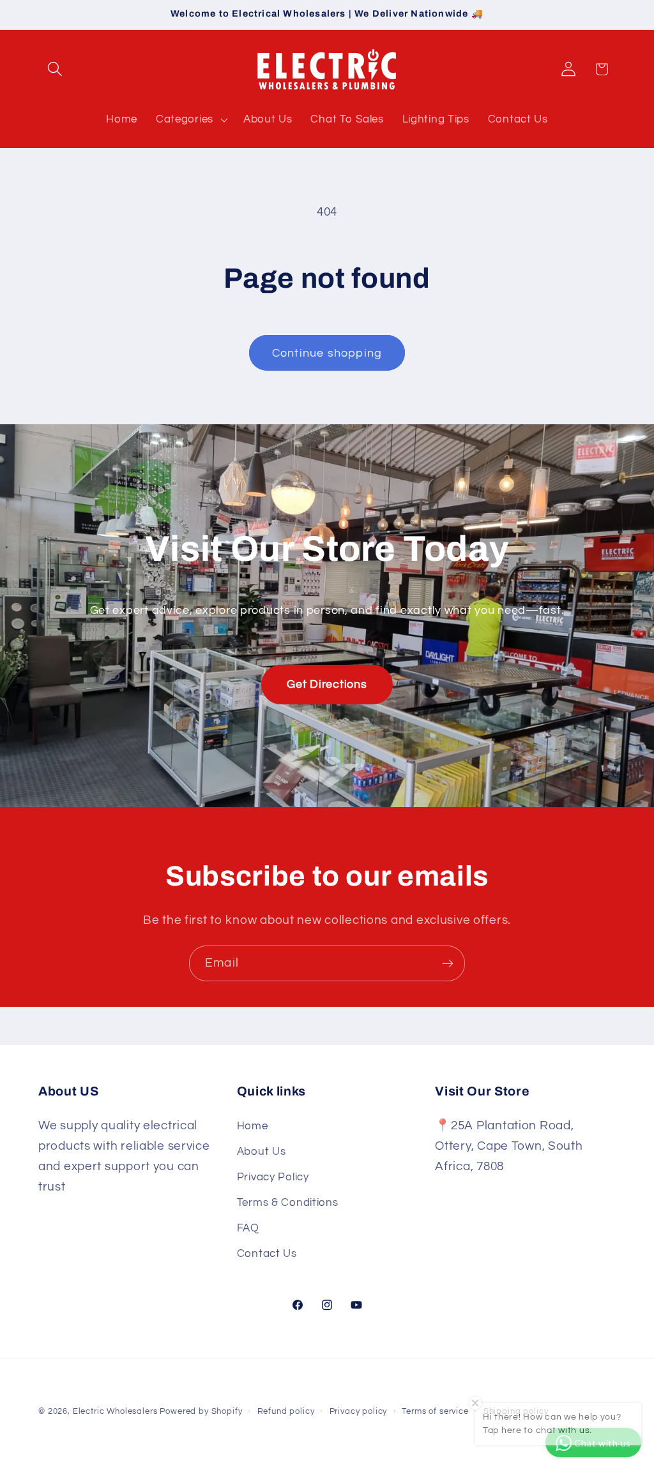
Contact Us (267, 1253)
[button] (55, 69)
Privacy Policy (273, 1177)
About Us (261, 1151)
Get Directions (327, 684)
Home (252, 1126)
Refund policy (286, 1411)
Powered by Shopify (201, 1411)
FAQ (248, 1228)
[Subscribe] (447, 963)
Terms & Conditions (287, 1202)
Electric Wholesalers (115, 1411)
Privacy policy (359, 1411)
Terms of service (435, 1411)
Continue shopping (327, 353)
